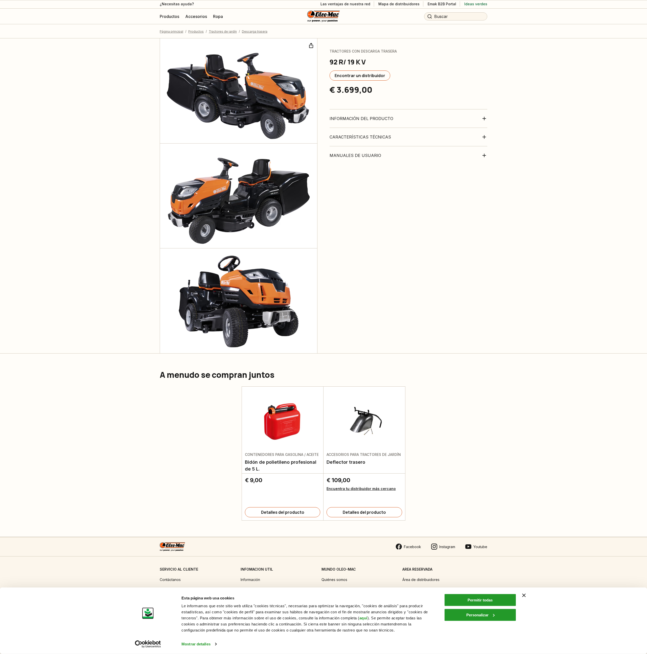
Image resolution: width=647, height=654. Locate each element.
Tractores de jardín (223, 31)
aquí (363, 618)
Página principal (171, 31)
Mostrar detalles (196, 644)
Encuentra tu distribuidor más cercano (361, 488)
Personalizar (477, 615)
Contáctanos (170, 579)
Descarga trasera (254, 31)
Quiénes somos (334, 579)
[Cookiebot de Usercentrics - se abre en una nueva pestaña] (148, 644)
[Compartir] (310, 45)
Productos (196, 31)
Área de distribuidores (421, 579)
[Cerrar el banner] (524, 595)
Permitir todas (480, 600)
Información (250, 579)
